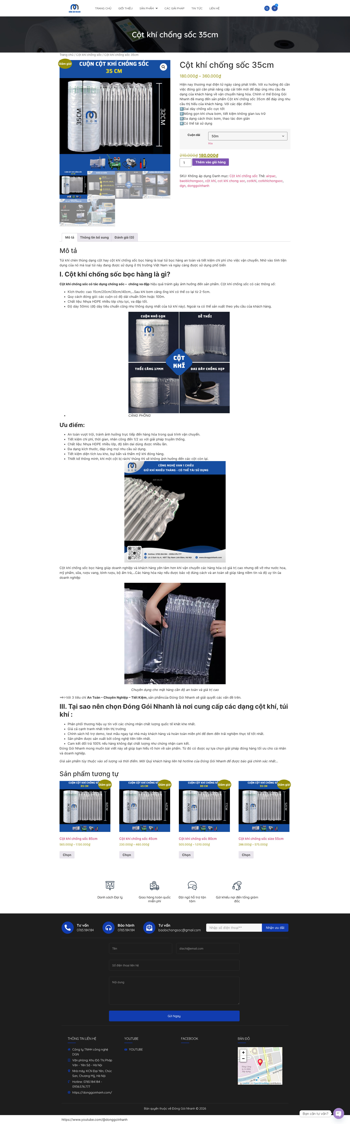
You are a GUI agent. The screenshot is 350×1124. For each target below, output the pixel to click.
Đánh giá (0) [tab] (124, 237)
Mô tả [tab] (69, 237)
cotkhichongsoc (270, 181)
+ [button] (243, 1052)
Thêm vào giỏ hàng (210, 162)
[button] (267, 8)
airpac (271, 176)
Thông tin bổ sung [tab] (94, 237)
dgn (183, 186)
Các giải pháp (174, 8)
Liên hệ (214, 8)
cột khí (210, 181)
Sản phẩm (147, 8)
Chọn (67, 855)
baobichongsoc (191, 181)
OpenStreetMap (261, 1083)
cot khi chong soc (231, 181)
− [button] (243, 1058)
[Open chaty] (338, 1113)
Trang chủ (103, 8)
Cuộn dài (194, 134)
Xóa (210, 143)
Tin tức (197, 8)
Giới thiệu (125, 8)
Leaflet (246, 1083)
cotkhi (251, 181)
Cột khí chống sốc (89, 55)
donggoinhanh (198, 186)
